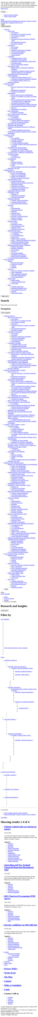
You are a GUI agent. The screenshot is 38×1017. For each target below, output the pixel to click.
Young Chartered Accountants (19, 243)
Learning (10, 136)
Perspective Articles (16, 264)
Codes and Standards (17, 253)
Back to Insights (5, 594)
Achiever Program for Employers (20, 120)
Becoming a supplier (17, 44)
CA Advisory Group (17, 232)
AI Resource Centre (13, 192)
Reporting (14, 211)
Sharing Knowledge (17, 293)
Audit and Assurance (13, 858)
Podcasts (13, 291)
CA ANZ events (15, 157)
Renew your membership (18, 173)
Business (10, 851)
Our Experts (14, 283)
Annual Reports (15, 55)
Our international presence (18, 42)
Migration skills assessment (15, 125)
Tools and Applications (17, 197)
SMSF (13, 165)
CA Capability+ (15, 138)
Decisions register (16, 63)
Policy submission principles (19, 274)
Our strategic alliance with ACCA (20, 80)
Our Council (14, 47)
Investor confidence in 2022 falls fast (20, 925)
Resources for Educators (18, 91)
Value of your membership (18, 175)
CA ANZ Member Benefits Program (18, 258)
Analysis (10, 886)
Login (2, 24)
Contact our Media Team (18, 282)
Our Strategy (14, 32)
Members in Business (14, 199)
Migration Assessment (19, 21)
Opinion (13, 266)
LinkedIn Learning (16, 141)
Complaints (11, 56)
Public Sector (15, 237)
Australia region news (17, 286)
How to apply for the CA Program (17, 114)
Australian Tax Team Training (19, 149)
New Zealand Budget (17, 277)
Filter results (4, 610)
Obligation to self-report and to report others (23, 61)
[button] (6, 26)
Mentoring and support (14, 230)
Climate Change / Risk (14, 855)
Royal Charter (15, 250)
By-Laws (14, 251)
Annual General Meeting (18, 52)
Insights (10, 261)
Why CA (10, 85)
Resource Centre (12, 221)
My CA (20, 22)
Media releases (15, 280)
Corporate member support (18, 202)
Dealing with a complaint (18, 238)
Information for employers (18, 90)
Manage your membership (15, 171)
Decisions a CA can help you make (21, 34)
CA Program (14, 117)
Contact (7, 981)
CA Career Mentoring (17, 235)
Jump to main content (10, 16)
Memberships (11, 93)
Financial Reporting (13, 848)
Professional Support (17, 184)
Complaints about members (19, 60)
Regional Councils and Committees (21, 50)
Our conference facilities (18, 36)
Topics (2, 657)
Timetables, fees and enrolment (16, 123)
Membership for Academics (19, 109)
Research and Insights (17, 262)
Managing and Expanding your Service (22, 183)
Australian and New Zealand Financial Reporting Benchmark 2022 (19, 867)
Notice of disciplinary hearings (19, 64)
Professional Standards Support (20, 242)
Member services (9, 170)
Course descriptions (13, 115)
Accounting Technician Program (20, 103)
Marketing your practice (18, 229)
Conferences (14, 155)
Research (10, 843)
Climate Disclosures (13, 856)
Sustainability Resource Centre (16, 191)
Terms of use (4, 8)
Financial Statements (13, 850)
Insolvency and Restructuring (19, 216)
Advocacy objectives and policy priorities (22, 270)
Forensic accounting (17, 219)
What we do (11, 31)
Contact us (29, 21)
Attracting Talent (16, 227)
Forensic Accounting (17, 163)
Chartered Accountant (17, 112)
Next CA (13, 107)
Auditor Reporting (13, 861)
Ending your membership (18, 176)
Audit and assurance (17, 210)
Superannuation (15, 208)
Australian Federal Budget (18, 275)
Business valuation (16, 218)
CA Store (3, 22)
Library (34, 21)
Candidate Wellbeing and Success (20, 130)
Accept (3, 11)
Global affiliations (13, 76)
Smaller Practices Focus (18, 181)
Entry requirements (13, 111)
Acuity (16, 22)
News (9, 285)
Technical (10, 205)
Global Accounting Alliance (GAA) (21, 77)
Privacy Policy (10, 968)
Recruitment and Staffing (18, 189)
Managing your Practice (18, 186)
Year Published (5, 619)
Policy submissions (16, 272)
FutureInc (14, 267)
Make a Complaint (12, 985)
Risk (12, 160)
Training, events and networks (19, 200)
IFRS (9, 921)
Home (2, 19)
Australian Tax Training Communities (21, 151)
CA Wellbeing (15, 234)
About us (6, 29)
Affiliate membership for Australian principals (24, 104)
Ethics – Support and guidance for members (23, 240)
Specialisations (12, 159)
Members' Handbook (17, 246)
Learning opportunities (17, 139)
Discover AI (14, 194)
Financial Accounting (14, 916)
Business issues (15, 213)
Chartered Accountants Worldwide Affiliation (24, 79)
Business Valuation (16, 162)
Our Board (14, 48)
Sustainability (11, 853)
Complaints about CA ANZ (19, 58)
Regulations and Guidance (18, 254)
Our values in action (13, 66)
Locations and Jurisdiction (8, 772)
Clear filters (4, 817)
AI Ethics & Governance (18, 195)
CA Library (14, 222)
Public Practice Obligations (18, 256)
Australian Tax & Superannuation (17, 147)
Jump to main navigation (11, 15)
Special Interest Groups (17, 226)
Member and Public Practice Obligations (19, 245)
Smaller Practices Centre (14, 179)
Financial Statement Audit (15, 859)
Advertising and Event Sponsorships (18, 74)
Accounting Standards (14, 919)
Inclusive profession (13, 82)
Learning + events (9, 135)
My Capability (10, 22)
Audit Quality (11, 949)
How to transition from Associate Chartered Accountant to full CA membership (23, 100)
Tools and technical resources (19, 203)
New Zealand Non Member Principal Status (23, 106)
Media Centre (11, 278)
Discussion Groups (16, 224)
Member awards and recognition (20, 178)
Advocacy (11, 269)
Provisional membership (14, 119)
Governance (11, 45)
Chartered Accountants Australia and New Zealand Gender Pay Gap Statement (23, 71)
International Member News (19, 288)
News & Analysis (9, 259)
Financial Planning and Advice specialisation (23, 167)
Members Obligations (17, 248)
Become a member (9, 83)
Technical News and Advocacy (20, 187)
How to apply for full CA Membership (22, 95)
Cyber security (15, 955)
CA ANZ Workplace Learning (19, 143)
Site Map (8, 977)
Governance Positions (17, 53)
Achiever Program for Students (20, 122)
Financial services (16, 214)
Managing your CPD (14, 168)
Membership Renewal (7, 21)
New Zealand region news (18, 290)
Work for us (14, 37)
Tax (12, 207)
